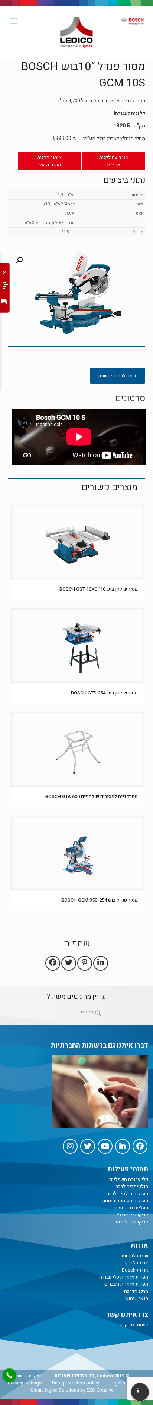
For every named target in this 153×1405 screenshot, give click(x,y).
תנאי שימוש (136, 1298)
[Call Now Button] (9, 1375)
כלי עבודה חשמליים (128, 1179)
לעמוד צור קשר (133, 1324)
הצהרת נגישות (28, 1375)
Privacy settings (25, 1382)
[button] (19, 260)
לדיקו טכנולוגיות (131, 1221)
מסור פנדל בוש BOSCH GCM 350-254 (99, 900)
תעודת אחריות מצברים (126, 1284)
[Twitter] (87, 1146)
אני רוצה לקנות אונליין (113, 161)
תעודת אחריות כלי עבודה (123, 1276)
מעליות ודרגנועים (131, 1207)
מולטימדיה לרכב (131, 1186)
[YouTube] (105, 1146)
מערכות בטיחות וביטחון (125, 1200)
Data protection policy (75, 1382)
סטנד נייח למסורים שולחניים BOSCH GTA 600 (91, 796)
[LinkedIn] (122, 1146)
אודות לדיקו (136, 1262)
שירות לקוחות (134, 1255)
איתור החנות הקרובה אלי (49, 161)
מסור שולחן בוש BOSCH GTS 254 (104, 692)
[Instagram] (70, 1146)
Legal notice (123, 1382)
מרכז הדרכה (136, 1291)
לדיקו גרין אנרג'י (132, 1214)
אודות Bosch (135, 1269)
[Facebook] (140, 1146)
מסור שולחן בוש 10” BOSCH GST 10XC (98, 589)
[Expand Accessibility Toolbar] (139, 1392)
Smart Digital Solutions (54, 1389)
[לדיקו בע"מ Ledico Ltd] (76, 32)
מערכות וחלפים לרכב (127, 1193)
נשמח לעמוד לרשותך (117, 375)
